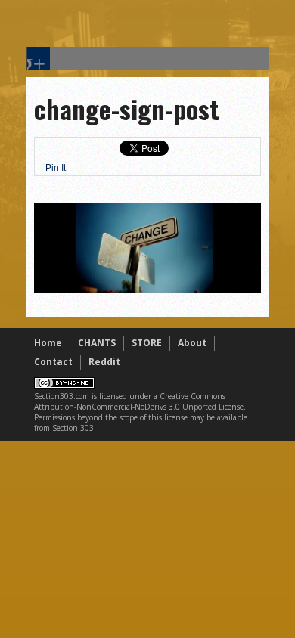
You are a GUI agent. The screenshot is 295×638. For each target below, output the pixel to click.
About (192, 342)
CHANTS (97, 342)
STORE (147, 342)
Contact (53, 361)
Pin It (55, 168)
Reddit (104, 361)
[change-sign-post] (147, 289)
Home (48, 342)
